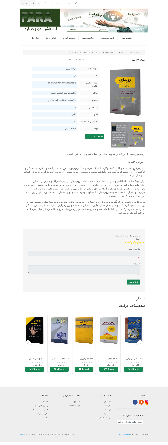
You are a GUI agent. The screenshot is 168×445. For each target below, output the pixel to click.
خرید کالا (36, 369)
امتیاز (137, 239)
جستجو (77, 401)
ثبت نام (77, 3)
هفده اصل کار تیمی (60, 358)
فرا (75, 75)
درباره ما (35, 38)
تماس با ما (51, 38)
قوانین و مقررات (42, 413)
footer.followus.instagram (147, 402)
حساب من (107, 401)
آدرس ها (108, 409)
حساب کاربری (69, 38)
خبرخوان (141, 402)
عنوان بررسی (134, 249)
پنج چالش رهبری (36, 358)
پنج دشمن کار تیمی (134, 358)
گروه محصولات (107, 38)
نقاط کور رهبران (86, 358)
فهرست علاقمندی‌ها (104, 417)
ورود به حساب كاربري (64, 3)
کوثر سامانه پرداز (124, 434)
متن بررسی (135, 263)
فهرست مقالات (74, 405)
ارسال (22, 434)
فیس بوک (135, 402)
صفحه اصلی (126, 38)
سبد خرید (107, 413)
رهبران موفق (113, 358)
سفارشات (108, 405)
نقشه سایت (44, 401)
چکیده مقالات (88, 38)
